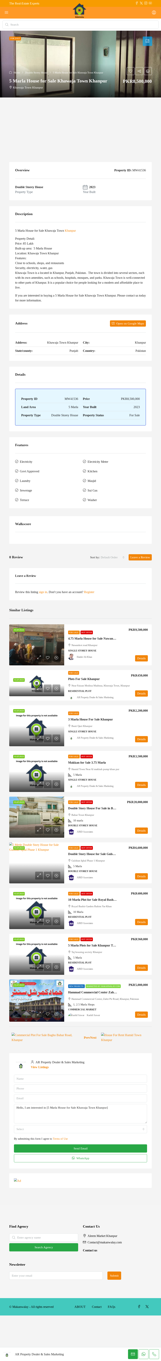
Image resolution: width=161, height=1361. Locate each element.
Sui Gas (92, 490)
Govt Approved (29, 471)
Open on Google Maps (129, 323)
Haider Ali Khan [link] (84, 657)
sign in (43, 592)
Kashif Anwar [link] (93, 1015)
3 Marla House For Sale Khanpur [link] (90, 719)
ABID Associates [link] (85, 831)
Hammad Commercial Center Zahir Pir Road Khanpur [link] (105, 992)
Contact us (90, 1250)
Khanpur (70, 230)
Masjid (92, 481)
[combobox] (112, 557)
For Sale (74, 632)
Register (89, 592)
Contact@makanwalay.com (105, 1242)
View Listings (40, 1067)
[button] (80, 64)
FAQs (111, 1306)
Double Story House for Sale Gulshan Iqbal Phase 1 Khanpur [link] (109, 854)
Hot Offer (86, 632)
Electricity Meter (98, 461)
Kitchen (92, 471)
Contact (97, 1306)
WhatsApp (82, 1158)
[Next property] (125, 1037)
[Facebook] (140, 1306)
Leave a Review (140, 557)
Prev (87, 1037)
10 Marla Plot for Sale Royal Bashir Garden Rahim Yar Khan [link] (109, 899)
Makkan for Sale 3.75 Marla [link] (87, 762)
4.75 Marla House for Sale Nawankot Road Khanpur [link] (103, 638)
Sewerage (26, 490)
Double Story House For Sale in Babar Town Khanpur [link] (104, 808)
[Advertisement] (80, 126)
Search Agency (44, 1247)
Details (141, 658)
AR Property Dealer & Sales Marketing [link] (95, 697)
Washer (92, 500)
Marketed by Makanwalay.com (103, 986)
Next (93, 1037)
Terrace (24, 500)
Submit (114, 1275)
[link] (36, 644)
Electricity (26, 461)
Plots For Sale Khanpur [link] (84, 679)
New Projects (76, 986)
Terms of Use (60, 1138)
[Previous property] (45, 1037)
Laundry (25, 481)
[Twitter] (147, 1306)
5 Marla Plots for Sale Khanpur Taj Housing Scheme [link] (103, 945)
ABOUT (80, 1306)
